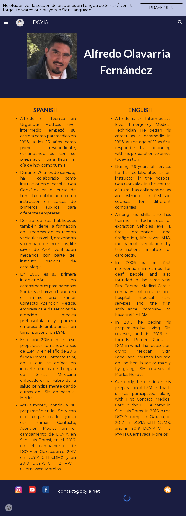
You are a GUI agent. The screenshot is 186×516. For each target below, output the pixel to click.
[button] (6, 22)
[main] (126, 56)
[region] (93, 8)
